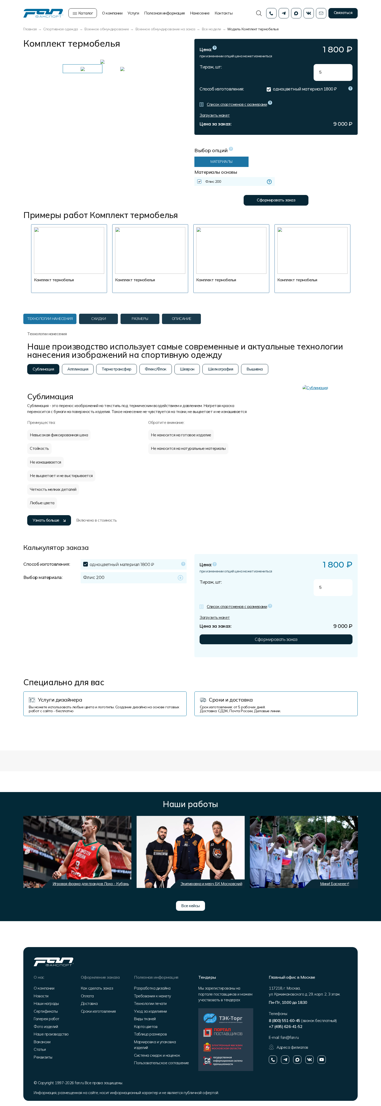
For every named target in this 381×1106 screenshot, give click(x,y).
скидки (98, 318)
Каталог (85, 13)
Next (171, 61)
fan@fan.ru (289, 1037)
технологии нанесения (50, 318)
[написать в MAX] (297, 1059)
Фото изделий (46, 1026)
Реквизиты (43, 1057)
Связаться (343, 12)
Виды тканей (145, 1018)
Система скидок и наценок (157, 1055)
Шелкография (220, 369)
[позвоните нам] (273, 1059)
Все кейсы (190, 905)
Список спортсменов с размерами (237, 104)
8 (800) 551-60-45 (284, 1020)
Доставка (89, 1003)
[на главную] (43, 12)
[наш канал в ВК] (309, 1059)
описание (181, 318)
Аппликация (77, 369)
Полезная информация (164, 13)
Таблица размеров (150, 1034)
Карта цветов (145, 1026)
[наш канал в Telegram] (285, 1059)
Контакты (223, 13)
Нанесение (200, 13)
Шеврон (187, 369)
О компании (112, 13)
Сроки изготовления (98, 1011)
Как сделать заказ (97, 988)
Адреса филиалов (292, 1047)
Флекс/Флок (155, 369)
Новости (41, 995)
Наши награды (46, 1003)
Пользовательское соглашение (161, 1062)
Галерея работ (46, 1018)
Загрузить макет (215, 115)
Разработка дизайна (152, 988)
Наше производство (51, 1034)
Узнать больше (46, 520)
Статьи (40, 1049)
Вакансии (42, 1041)
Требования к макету (152, 995)
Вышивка (254, 369)
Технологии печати (150, 1003)
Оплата (87, 995)
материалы (221, 161)
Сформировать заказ (276, 200)
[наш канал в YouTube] (322, 1059)
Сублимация (43, 369)
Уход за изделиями (150, 1011)
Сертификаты (46, 1011)
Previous (31, 61)
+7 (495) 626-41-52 (285, 1026)
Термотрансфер (116, 369)
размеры (140, 318)
